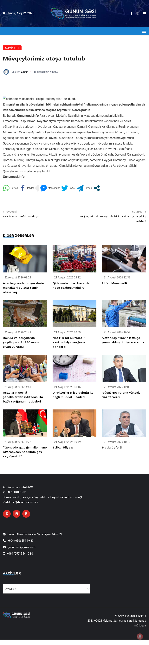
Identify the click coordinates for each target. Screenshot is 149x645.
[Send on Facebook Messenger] (50, 188)
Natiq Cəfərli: (112, 447)
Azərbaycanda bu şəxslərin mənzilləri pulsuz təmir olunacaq (23, 287)
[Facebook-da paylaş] (26, 188)
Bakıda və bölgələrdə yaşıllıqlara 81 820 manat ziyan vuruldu (22, 342)
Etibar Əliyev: (63, 447)
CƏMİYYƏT (12, 47)
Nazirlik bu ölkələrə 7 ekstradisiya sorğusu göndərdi (69, 342)
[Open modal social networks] (96, 188)
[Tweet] (68, 188)
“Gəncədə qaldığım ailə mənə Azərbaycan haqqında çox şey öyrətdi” (25, 452)
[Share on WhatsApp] (10, 188)
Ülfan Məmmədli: (115, 283)
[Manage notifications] (140, 636)
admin (24, 72)
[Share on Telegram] (84, 188)
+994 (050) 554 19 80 (21, 540)
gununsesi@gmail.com (22, 547)
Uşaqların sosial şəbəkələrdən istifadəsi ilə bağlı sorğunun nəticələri (23, 397)
